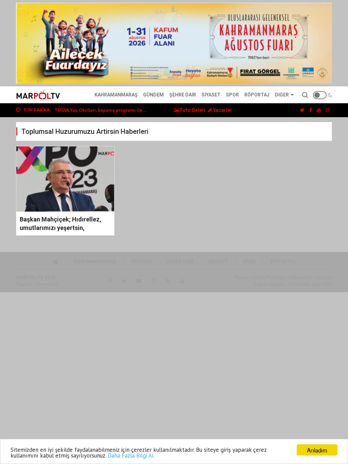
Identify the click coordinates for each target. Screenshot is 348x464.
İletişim (324, 277)
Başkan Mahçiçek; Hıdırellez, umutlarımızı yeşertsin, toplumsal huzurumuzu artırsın (63, 228)
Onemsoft (46, 284)
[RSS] (168, 281)
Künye (241, 277)
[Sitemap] (182, 281)
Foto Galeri (192, 110)
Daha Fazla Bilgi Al (131, 455)
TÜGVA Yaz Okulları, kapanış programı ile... (99, 110)
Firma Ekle (300, 284)
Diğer (282, 94)
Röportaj (256, 94)
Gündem (153, 94)
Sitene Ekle (301, 277)
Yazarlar (222, 110)
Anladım (317, 450)
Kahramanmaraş (116, 94)
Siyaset (211, 94)
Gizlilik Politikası (268, 277)
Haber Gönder (270, 284)
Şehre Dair (182, 94)
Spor (232, 94)
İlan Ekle (323, 284)
